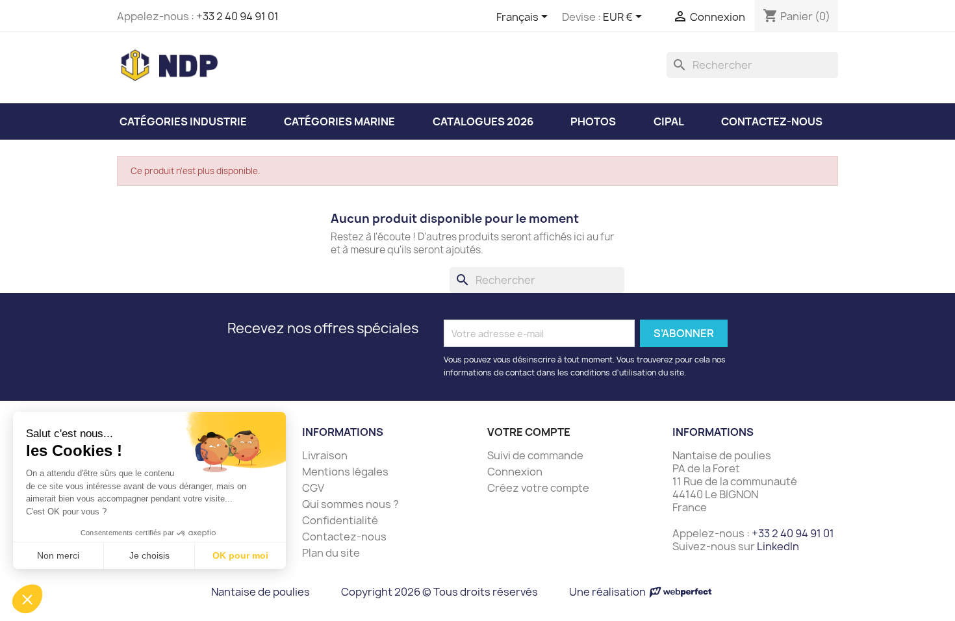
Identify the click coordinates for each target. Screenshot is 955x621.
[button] (27, 599)
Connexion (514, 471)
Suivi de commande (535, 455)
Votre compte (528, 432)
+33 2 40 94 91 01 (237, 16)
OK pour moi (240, 555)
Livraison (325, 455)
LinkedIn (778, 546)
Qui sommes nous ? (350, 504)
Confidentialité (340, 520)
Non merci (58, 555)
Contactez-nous (344, 536)
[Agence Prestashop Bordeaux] (680, 592)
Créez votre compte (538, 487)
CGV (313, 487)
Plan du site (331, 552)
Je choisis (149, 555)
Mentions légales (345, 471)
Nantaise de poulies (260, 591)
